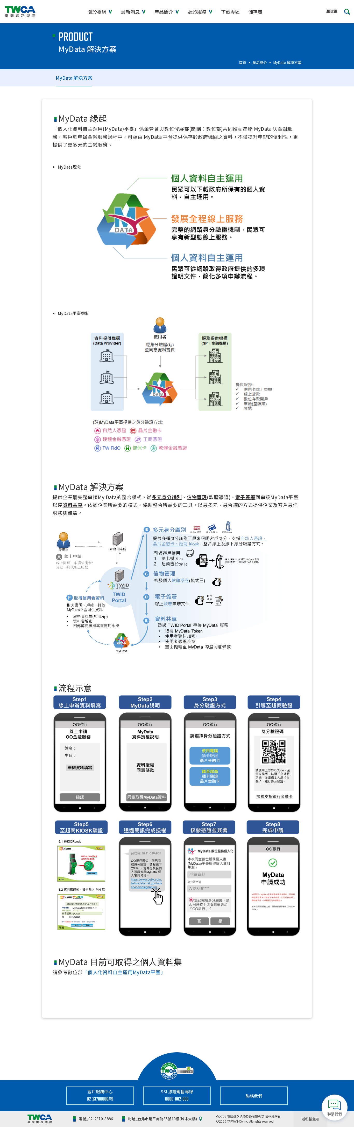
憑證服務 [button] (198, 11)
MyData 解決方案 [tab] (74, 77)
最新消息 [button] (131, 11)
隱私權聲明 (310, 1119)
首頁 (242, 62)
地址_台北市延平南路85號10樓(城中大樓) (162, 1118)
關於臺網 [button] (97, 11)
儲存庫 (255, 11)
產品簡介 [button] (164, 11)
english (331, 11)
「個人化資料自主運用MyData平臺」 (124, 971)
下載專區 (230, 11)
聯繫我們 (334, 1113)
